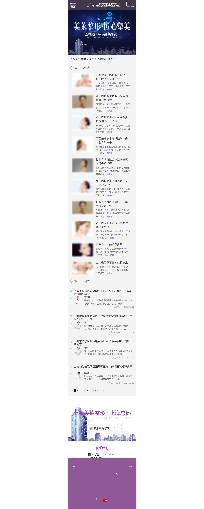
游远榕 (87, 373)
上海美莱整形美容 (80, 58)
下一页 (89, 391)
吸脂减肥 (99, 58)
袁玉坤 (87, 297)
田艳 (86, 322)
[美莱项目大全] (118, 463)
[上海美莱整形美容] (102, 5)
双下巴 (111, 58)
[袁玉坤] (78, 300)
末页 (94, 391)
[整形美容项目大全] (73, 5)
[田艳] (78, 325)
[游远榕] (78, 375)
